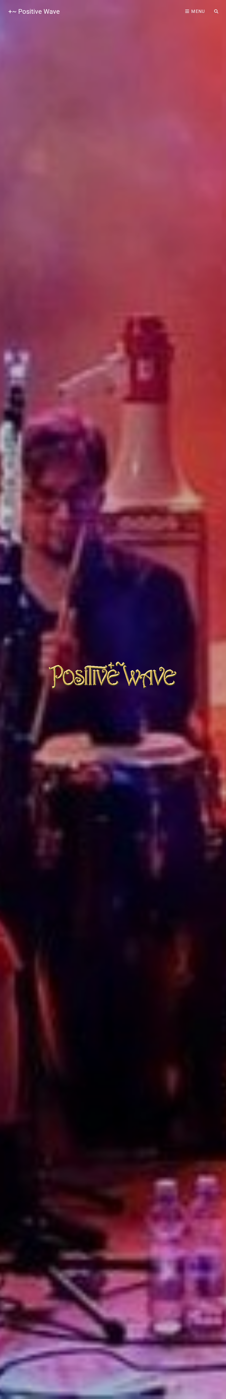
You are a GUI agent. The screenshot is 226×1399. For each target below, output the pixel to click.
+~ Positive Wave (34, 11)
